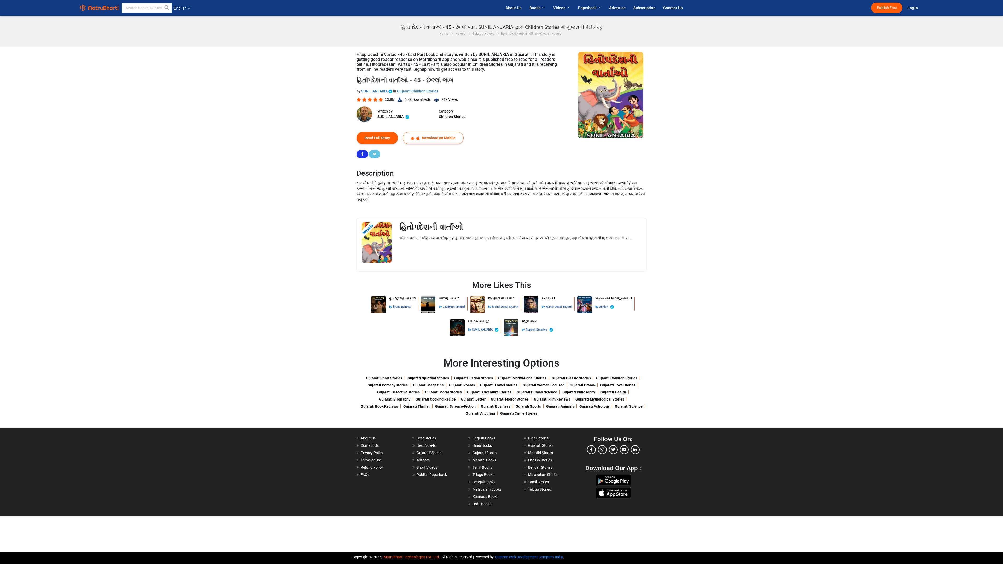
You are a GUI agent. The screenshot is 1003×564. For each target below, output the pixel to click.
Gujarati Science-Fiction (455, 406)
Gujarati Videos (429, 453)
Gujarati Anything (480, 413)
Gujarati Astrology (594, 406)
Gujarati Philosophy (578, 392)
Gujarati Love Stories (617, 385)
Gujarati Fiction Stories (473, 378)
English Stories (540, 460)
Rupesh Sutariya (537, 329)
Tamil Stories (538, 482)
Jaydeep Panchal (454, 306)
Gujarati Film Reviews (552, 399)
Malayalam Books (487, 489)
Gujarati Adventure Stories (489, 392)
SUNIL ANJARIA (374, 91)
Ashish (604, 306)
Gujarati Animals (560, 406)
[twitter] (613, 449)
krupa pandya (402, 306)
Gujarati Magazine (428, 385)
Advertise (617, 8)
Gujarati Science (629, 406)
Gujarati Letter (473, 399)
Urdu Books (482, 504)
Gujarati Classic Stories (571, 378)
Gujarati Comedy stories (388, 385)
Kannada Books (485, 497)
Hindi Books (482, 445)
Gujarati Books (485, 453)
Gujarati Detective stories (398, 392)
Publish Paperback (432, 475)
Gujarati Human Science (537, 392)
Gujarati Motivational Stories (522, 378)
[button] (167, 8)
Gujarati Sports (528, 406)
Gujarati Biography (394, 399)
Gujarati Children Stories (417, 91)
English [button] (180, 8)
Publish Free (887, 7)
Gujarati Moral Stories (443, 392)
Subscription (644, 8)
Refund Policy (372, 467)
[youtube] (624, 449)
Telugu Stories (539, 489)
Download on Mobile (438, 138)
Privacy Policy (372, 453)
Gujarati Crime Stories (518, 413)
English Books (484, 438)
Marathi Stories (540, 453)
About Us (513, 8)
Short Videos (427, 467)
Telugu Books (483, 475)
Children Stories (452, 117)
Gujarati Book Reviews (379, 406)
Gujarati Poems (462, 385)
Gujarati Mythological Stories (599, 399)
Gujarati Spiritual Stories (428, 378)
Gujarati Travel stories (498, 385)
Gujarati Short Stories (384, 378)
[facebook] (591, 449)
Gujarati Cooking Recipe (436, 399)
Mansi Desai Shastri (505, 306)
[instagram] (602, 449)
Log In (913, 8)
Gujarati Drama (582, 385)
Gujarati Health (613, 392)
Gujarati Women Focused (543, 385)
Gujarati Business (495, 406)
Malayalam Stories (543, 475)
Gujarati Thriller (416, 406)
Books (535, 8)
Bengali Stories (540, 467)
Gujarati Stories (540, 445)
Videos (560, 8)
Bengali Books (484, 482)
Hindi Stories (538, 438)
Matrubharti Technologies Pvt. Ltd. (412, 557)
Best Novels (426, 445)
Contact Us (673, 8)
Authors (423, 460)
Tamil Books (482, 467)
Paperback (588, 8)
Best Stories (426, 438)
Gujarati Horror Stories (510, 399)
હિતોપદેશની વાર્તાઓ (431, 226)
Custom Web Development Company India (529, 557)
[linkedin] (635, 449)
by (391, 306)
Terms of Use (371, 460)
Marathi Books (484, 460)
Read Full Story (377, 138)
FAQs (365, 475)
